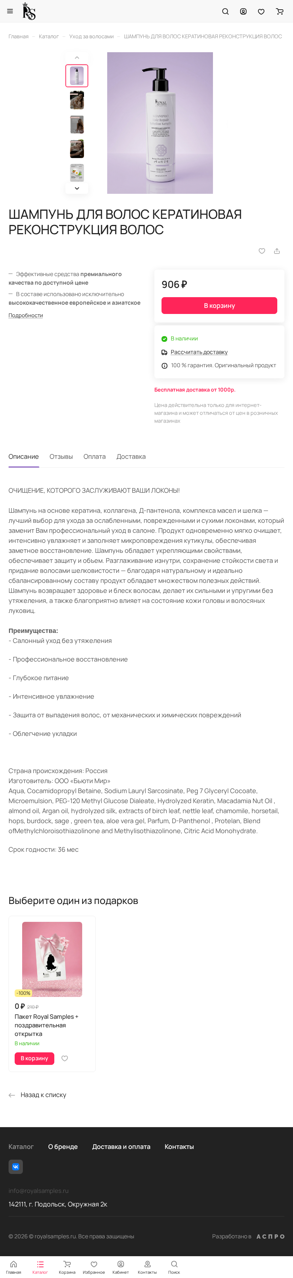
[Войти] (243, 11)
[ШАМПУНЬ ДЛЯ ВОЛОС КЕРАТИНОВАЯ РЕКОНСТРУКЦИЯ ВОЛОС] (160, 123)
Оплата (95, 456)
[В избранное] (261, 251)
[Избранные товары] (261, 11)
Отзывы (61, 456)
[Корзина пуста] (279, 11)
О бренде (63, 1146)
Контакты (179, 1146)
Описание (24, 456)
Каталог (21, 1146)
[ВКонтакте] (16, 1167)
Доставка (131, 456)
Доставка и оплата (121, 1146)
